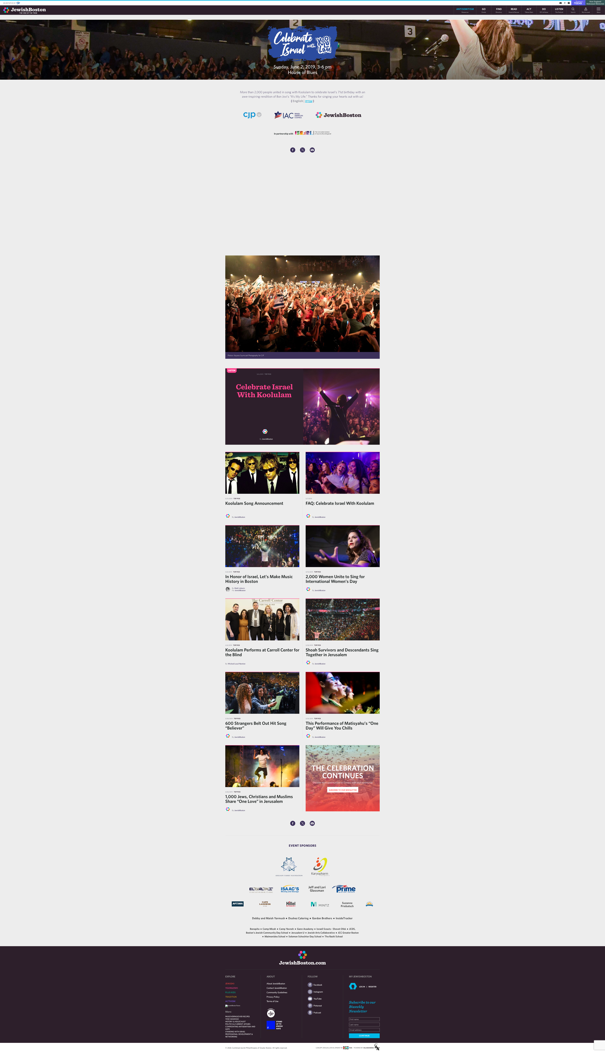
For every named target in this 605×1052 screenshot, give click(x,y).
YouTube (318, 998)
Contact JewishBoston (277, 988)
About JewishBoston (276, 983)
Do (544, 10)
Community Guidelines (277, 992)
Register (372, 986)
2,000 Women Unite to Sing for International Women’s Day (335, 579)
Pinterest (318, 1005)
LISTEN (559, 10)
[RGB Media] (347, 1047)
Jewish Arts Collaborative (321, 932)
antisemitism (465, 10)
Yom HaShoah (232, 1019)
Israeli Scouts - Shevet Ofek (331, 928)
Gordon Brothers (322, 918)
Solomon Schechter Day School (305, 936)
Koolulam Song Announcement (254, 503)
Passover (229, 1016)
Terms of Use (272, 1001)
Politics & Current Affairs (237, 1024)
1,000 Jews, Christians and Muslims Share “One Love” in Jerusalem (259, 799)
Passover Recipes (242, 1016)
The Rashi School (334, 936)
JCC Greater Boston (348, 932)
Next (377, 305)
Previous (228, 305)
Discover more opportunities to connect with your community (343, 782)
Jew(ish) (229, 983)
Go (484, 10)
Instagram (318, 991)
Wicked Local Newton (236, 663)
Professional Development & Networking (239, 1035)
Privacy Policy (273, 997)
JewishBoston (267, 439)
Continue (364, 1035)
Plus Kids (230, 992)
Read (514, 10)
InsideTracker (344, 918)
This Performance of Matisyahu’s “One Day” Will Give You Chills (342, 725)
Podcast (317, 1012)
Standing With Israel (235, 1031)
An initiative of (9, 3)
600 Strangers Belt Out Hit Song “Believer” (255, 725)
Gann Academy (305, 928)
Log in (362, 986)
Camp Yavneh (286, 928)
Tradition (231, 997)
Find (499, 10)
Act (529, 10)
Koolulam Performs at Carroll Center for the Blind (262, 652)
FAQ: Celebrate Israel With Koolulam (340, 503)
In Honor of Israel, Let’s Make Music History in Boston (259, 579)
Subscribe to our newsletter (343, 790)
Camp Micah (270, 928)
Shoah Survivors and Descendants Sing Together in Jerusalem (342, 652)
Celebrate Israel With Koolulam (264, 390)
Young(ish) (231, 988)
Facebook (318, 985)
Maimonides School (275, 936)
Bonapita (255, 928)
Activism (230, 1001)
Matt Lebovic (239, 588)
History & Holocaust (235, 1021)
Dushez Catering (298, 918)
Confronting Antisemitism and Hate (240, 1027)
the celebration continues (342, 771)
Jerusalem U (297, 932)
